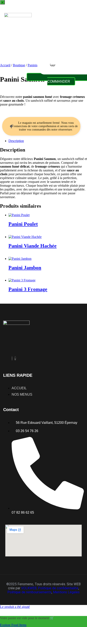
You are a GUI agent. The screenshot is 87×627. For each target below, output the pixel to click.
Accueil (5, 65)
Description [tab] (16, 141)
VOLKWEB (29, 588)
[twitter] (15, 358)
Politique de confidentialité (58, 588)
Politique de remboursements (29, 592)
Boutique (19, 65)
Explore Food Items (13, 625)
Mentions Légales (66, 592)
